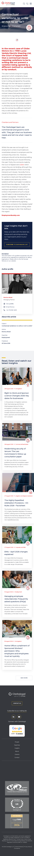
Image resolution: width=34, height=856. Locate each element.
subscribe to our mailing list (17, 244)
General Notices (19, 846)
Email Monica (10, 307)
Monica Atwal (6, 331)
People (17, 742)
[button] (17, 731)
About (17, 751)
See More (24, 678)
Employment (16, 26)
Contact (17, 757)
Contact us (17, 703)
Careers (17, 754)
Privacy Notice (27, 846)
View (10, 304)
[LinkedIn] (13, 717)
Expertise (17, 745)
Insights (17, 748)
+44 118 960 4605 (11, 310)
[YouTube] (19, 717)
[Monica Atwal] (17, 284)
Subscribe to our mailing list (17, 711)
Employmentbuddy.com (11, 215)
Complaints (17, 848)
